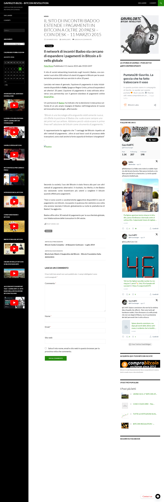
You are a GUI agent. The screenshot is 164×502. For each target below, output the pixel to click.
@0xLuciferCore (128, 242)
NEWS (46, 16)
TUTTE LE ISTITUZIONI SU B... (145, 414)
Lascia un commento (83, 39)
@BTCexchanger (127, 148)
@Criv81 (125, 308)
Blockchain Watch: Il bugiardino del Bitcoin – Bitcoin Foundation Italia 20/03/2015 (73, 254)
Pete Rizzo (48, 66)
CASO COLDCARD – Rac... (143, 404)
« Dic (6, 85)
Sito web (48, 337)
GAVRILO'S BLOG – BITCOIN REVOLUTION (26, 3)
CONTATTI (153, 3)
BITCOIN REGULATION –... (143, 424)
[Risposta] (123, 228)
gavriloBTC (66, 39)
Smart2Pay (49, 96)
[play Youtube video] (14, 105)
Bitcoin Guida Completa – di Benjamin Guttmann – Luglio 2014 (70, 243)
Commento (50, 283)
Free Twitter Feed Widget (141, 344)
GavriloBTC (128, 144)
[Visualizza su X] (157, 162)
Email (48, 327)
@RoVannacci (127, 169)
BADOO (48, 231)
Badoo (61, 102)
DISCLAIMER (142, 3)
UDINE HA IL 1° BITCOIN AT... (145, 394)
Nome (48, 316)
